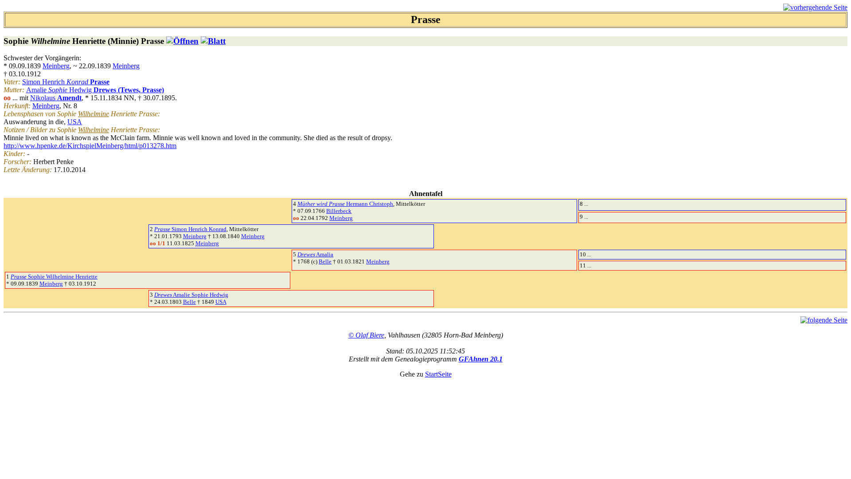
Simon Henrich (65, 82)
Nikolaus (56, 98)
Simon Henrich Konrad (190, 229)
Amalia (315, 254)
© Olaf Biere (366, 335)
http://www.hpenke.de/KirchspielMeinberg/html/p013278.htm (90, 145)
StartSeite (438, 374)
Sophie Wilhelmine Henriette (54, 276)
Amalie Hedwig (95, 90)
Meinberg (56, 66)
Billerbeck (338, 211)
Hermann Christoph (345, 203)
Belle (325, 261)
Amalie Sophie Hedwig (191, 294)
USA (74, 122)
